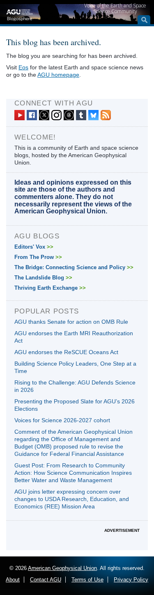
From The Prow (38, 257)
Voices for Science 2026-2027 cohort (62, 420)
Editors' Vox (33, 247)
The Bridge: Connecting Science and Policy (73, 267)
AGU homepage (58, 74)
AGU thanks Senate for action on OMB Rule (71, 321)
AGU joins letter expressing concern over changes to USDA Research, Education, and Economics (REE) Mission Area (71, 499)
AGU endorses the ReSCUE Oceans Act (66, 352)
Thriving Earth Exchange (50, 288)
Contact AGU (45, 580)
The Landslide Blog (43, 278)
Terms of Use (87, 580)
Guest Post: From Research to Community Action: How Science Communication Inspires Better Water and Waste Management (73, 472)
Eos (23, 67)
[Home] (19, 14)
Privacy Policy (131, 580)
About (13, 580)
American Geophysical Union (62, 568)
